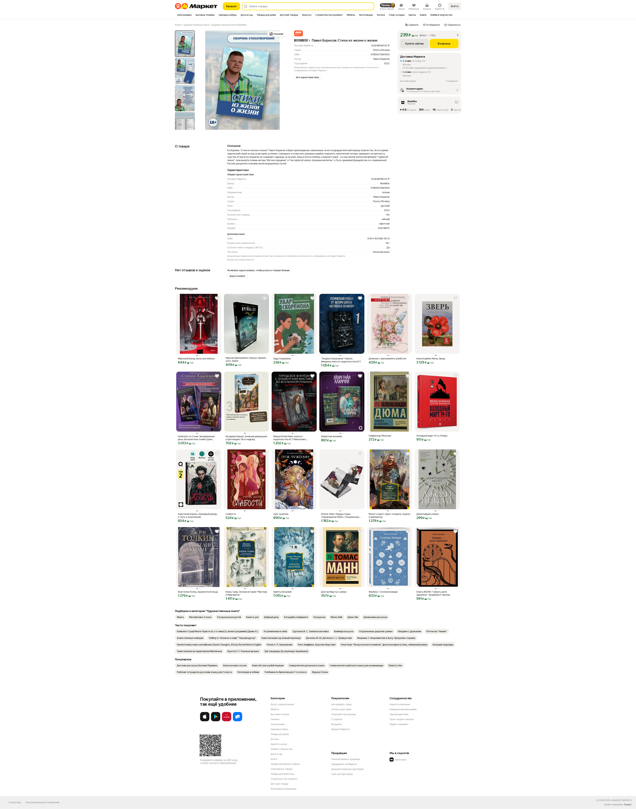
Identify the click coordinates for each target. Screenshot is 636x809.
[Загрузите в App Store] (204, 720)
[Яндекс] (628, 804)
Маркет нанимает (399, 724)
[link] (180, 617)
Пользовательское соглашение (42, 802)
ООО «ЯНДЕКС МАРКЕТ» (618, 800)
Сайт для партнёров (342, 774)
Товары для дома (280, 734)
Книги (274, 759)
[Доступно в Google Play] (215, 720)
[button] (298, 33)
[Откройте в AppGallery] (226, 720)
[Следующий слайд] (281, 80)
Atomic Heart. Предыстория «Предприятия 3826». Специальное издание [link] (340, 515)
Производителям (399, 714)
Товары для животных (282, 774)
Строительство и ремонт (284, 779)
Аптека (274, 739)
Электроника (278, 724)
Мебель (275, 709)
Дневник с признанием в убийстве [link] (387, 358)
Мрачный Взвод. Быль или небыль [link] (196, 358)
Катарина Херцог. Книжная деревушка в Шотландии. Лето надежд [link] (246, 438)
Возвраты (336, 724)
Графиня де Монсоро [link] (380, 435)
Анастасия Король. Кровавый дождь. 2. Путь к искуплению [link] (197, 515)
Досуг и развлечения (282, 704)
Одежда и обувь (279, 729)
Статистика (15, 802)
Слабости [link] (231, 514)
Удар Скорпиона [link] (282, 358)
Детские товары (279, 784)
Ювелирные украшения (283, 788)
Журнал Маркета (340, 729)
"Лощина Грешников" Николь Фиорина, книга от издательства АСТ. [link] (341, 360)
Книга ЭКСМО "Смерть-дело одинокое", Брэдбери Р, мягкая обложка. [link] (433, 593)
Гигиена (275, 719)
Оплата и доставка (341, 709)
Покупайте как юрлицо (343, 714)
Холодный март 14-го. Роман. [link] (432, 435)
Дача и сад (276, 754)
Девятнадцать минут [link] (427, 514)
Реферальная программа (403, 709)
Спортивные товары (282, 769)
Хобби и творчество (281, 749)
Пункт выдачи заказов (402, 719)
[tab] (184, 15)
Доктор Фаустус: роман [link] (333, 591)
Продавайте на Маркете (344, 764)
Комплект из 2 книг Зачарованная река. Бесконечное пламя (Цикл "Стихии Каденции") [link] (196, 438)
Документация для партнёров (347, 769)
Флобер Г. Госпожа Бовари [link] (383, 591)
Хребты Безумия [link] (282, 591)
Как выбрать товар (341, 704)
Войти (455, 6)
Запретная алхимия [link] (331, 436)
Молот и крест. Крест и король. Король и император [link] (389, 515)
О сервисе (337, 719)
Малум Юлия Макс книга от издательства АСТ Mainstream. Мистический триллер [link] (289, 438)
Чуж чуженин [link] (280, 514)
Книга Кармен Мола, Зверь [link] (430, 358)
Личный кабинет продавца (345, 759)
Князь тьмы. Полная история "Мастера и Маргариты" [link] (246, 593)
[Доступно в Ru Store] (237, 720)
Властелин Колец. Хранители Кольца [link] (198, 591)
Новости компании (400, 704)
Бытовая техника (280, 714)
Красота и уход (279, 744)
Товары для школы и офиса (285, 764)
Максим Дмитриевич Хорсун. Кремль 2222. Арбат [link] (246, 359)
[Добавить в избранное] (217, 298)
